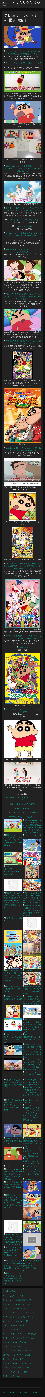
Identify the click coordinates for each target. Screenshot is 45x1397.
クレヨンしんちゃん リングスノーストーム (18, 1317)
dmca (3, 1392)
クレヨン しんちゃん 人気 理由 (14, 1359)
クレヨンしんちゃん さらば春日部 (15, 1372)
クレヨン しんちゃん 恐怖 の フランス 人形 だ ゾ (20, 1313)
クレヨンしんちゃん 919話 (12, 1346)
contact (11, 1392)
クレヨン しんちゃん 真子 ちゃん (15, 1342)
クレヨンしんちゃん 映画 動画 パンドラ (17, 1300)
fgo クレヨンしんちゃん (22, 808)
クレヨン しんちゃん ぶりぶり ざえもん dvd (18, 1338)
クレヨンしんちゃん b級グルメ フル (16, 1367)
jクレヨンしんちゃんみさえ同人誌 (22, 804)
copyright (34, 1392)
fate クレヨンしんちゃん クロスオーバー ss (22, 812)
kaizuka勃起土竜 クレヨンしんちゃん (22, 817)
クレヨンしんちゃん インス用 (13, 1325)
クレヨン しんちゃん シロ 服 (13, 1296)
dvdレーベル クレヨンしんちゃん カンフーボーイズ (22, 799)
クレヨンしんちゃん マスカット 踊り (16, 1321)
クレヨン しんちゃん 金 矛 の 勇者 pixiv (17, 1363)
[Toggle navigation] (4, 5)
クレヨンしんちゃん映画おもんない (16, 1308)
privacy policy (22, 1392)
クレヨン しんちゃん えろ (21, 2)
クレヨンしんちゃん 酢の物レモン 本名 (17, 1304)
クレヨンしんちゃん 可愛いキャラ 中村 (17, 1351)
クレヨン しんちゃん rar (11, 1376)
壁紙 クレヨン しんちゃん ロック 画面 (16, 1355)
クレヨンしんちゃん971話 (12, 1329)
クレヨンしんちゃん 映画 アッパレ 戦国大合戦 (19, 1334)
